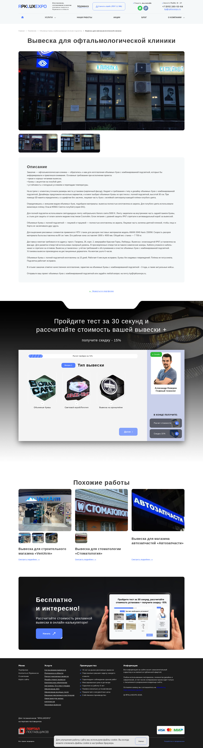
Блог (144, 17)
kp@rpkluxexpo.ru (172, 9)
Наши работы (84, 17)
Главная (22, 31)
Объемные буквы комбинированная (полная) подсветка (61, 31)
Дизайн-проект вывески (54, 679)
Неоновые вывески (52, 705)
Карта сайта (24, 679)
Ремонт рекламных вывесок (56, 676)
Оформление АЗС (52, 689)
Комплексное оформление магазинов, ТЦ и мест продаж (57, 684)
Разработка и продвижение (174, 741)
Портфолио (32, 31)
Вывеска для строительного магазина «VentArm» (42, 551)
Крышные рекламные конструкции (59, 695)
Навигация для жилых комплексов (54, 700)
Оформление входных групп (56, 692)
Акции (116, 17)
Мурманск (83, 6)
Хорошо (141, 741)
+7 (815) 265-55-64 (172, 6)
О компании (174, 17)
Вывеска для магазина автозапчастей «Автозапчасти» (158, 541)
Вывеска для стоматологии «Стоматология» (98, 551)
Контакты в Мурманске (29, 673)
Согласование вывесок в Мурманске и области (55, 671)
